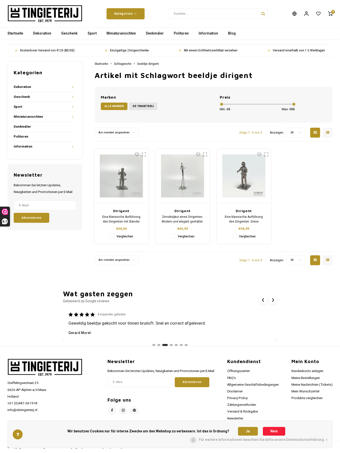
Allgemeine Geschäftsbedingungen (253, 384)
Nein (274, 431)
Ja (248, 431)
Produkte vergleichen (307, 398)
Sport (92, 33)
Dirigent (121, 211)
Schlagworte (122, 64)
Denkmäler (155, 33)
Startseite (15, 33)
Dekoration (42, 33)
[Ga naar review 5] (176, 345)
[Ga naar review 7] (186, 345)
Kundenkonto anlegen (307, 371)
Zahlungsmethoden (241, 404)
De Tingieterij (143, 106)
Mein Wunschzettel (305, 391)
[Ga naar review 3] (165, 345)
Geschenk (69, 33)
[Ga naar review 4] (171, 345)
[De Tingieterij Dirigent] (122, 176)
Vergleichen (124, 236)
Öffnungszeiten (238, 371)
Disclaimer (235, 391)
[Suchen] (263, 14)
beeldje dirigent (148, 64)
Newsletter (235, 418)
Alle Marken (114, 106)
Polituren (181, 33)
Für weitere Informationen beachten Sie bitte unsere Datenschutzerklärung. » (263, 439)
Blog (232, 33)
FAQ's (231, 378)
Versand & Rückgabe (242, 411)
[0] (330, 13)
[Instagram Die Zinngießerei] (123, 410)
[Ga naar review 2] (158, 345)
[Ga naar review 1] (153, 345)
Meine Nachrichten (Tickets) (312, 384)
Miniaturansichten (121, 33)
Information (208, 33)
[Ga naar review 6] (181, 345)
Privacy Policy (237, 398)
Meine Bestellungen (305, 378)
